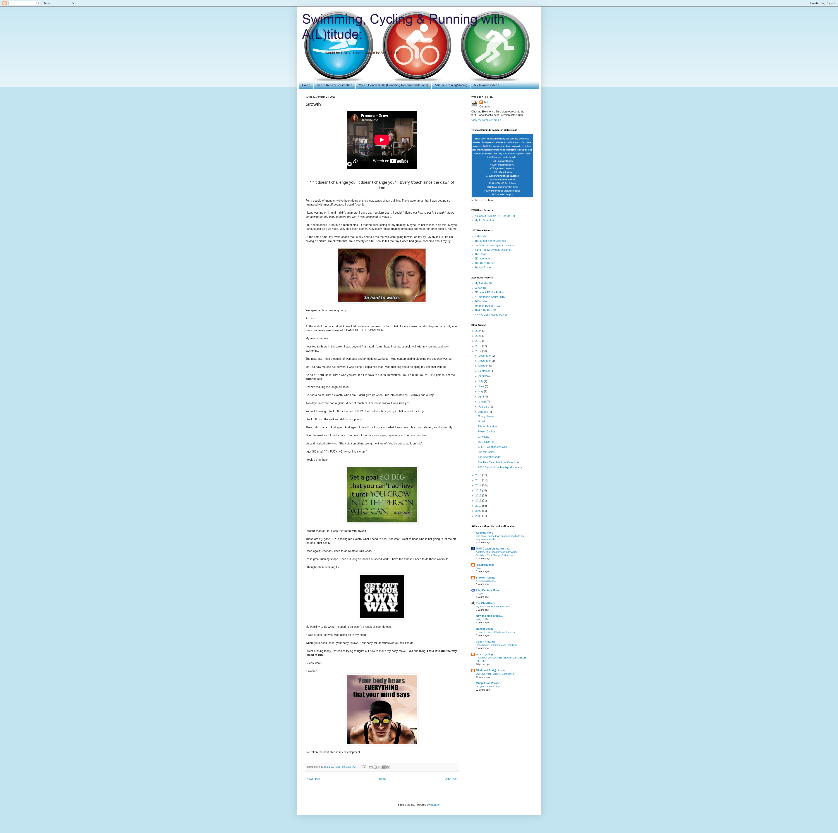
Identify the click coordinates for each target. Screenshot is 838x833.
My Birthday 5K (484, 283)
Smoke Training (485, 577)
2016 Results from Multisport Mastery (500, 467)
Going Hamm (486, 416)
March (482, 401)
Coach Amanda (485, 641)
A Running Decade (486, 581)
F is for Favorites (487, 426)
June (481, 386)
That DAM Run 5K (485, 310)
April (481, 396)
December (484, 355)
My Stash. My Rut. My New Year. (493, 606)
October (483, 365)
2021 (478, 335)
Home (306, 85)
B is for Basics (486, 452)
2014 (478, 485)
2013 (478, 490)
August (482, 376)
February (484, 406)
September (485, 371)
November (484, 360)
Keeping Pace (484, 532)
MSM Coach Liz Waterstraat (493, 548)
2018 (478, 346)
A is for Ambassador (489, 457)
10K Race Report (485, 263)
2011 (478, 500)
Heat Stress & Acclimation (334, 85)
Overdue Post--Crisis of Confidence (495, 673)
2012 (478, 495)
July (481, 381)
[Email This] (371, 767)
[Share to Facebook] (383, 767)
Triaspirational (485, 564)
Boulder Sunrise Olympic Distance (495, 245)
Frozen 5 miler (483, 267)
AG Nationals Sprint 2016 (490, 297)
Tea (486, 102)
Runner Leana (484, 628)
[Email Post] (364, 767)
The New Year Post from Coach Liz (498, 462)
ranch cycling (484, 654)
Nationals (480, 236)
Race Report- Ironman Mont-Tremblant (496, 645)
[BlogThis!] (375, 767)
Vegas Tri (480, 288)
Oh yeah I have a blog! (488, 686)
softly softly (482, 619)
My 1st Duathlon (484, 220)
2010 (478, 505)
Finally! (479, 593)
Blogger (435, 804)
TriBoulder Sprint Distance (490, 240)
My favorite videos (486, 85)
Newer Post (313, 778)
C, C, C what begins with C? (494, 447)
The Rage (480, 254)
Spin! (478, 568)
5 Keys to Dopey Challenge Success (495, 632)
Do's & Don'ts (486, 441)
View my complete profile (486, 120)
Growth (482, 421)
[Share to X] (379, 767)
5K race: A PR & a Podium (490, 292)
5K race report (483, 258)
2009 (478, 510)
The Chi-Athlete (485, 603)
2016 (478, 475)
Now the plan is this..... (489, 615)
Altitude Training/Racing (451, 85)
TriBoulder (481, 301)
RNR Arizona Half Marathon (491, 314)
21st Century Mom (487, 590)
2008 (478, 516)
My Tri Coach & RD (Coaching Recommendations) (393, 85)
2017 (478, 351)
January (483, 411)
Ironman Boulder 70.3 (487, 305)
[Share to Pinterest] (387, 767)
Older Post (451, 778)
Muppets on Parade (488, 683)
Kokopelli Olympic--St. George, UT (495, 216)
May (481, 391)
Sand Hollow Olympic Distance (493, 249)
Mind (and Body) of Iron (490, 670)
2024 (478, 330)
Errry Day (483, 436)
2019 (478, 340)
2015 (478, 480)
